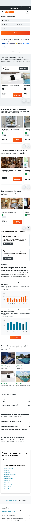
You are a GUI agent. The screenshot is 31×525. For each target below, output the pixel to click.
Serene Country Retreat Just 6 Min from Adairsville (12, 129)
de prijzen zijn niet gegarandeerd (8, 511)
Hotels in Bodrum (8, 482)
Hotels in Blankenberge (9, 468)
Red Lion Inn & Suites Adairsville (10, 85)
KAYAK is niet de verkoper (8, 515)
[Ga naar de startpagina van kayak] (9, 12)
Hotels (12, 499)
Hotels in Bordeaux (8, 488)
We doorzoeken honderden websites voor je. (13, 518)
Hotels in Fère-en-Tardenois (10, 474)
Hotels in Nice (7, 476)
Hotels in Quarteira (8, 486)
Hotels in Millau (7, 480)
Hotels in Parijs (7, 470)
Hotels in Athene (7, 472)
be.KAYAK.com (7, 499)
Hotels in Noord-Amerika (20, 499)
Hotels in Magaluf (8, 484)
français (16, 8)
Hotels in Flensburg (8, 478)
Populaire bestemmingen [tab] (9, 459)
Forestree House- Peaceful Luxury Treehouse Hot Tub (12, 211)
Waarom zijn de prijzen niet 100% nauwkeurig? (14, 520)
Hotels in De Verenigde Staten (11, 500)
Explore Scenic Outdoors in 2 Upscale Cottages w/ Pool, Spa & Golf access (12, 170)
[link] (8, 244)
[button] (29, 7)
